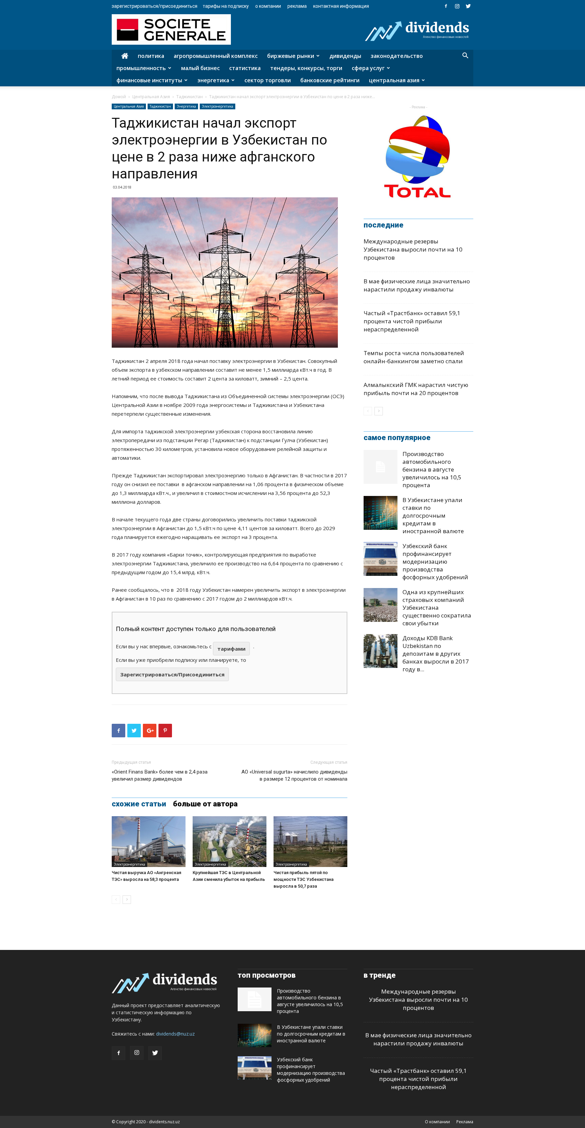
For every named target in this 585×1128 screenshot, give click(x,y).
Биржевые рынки (290, 56)
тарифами (231, 648)
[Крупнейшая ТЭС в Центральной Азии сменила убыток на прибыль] (229, 841)
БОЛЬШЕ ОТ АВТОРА (205, 804)
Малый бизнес (200, 68)
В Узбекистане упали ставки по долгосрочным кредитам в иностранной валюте (433, 515)
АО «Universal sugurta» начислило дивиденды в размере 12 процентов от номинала (294, 775)
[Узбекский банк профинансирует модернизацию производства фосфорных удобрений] (380, 559)
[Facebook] (446, 6)
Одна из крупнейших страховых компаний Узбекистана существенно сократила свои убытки (437, 607)
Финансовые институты (149, 80)
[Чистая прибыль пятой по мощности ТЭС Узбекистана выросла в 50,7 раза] (310, 841)
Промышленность (141, 68)
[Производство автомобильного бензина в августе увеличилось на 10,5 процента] (380, 467)
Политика (151, 56)
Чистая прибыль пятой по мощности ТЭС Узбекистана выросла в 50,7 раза (303, 879)
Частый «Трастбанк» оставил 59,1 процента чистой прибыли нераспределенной (412, 321)
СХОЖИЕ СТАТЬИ (139, 804)
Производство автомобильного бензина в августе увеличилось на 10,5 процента (432, 469)
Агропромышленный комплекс (216, 56)
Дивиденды (345, 56)
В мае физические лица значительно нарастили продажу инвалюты (417, 285)
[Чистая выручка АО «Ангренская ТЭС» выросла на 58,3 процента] (149, 841)
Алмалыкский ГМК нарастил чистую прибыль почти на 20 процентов (416, 389)
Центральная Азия (394, 80)
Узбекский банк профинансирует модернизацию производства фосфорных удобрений (435, 561)
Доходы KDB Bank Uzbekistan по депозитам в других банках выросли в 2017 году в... (436, 653)
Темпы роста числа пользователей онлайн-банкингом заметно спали (414, 357)
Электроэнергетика (217, 106)
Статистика (245, 68)
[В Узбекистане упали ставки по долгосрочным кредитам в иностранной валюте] (380, 513)
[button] (465, 56)
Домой (119, 97)
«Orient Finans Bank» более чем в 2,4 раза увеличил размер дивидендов (160, 775)
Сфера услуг (368, 68)
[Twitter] (468, 6)
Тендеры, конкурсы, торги (306, 68)
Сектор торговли (267, 80)
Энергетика (213, 80)
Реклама (297, 6)
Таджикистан (189, 97)
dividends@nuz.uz (175, 1034)
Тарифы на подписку (226, 6)
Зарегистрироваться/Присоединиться (154, 6)
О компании (268, 6)
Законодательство (397, 56)
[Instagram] (457, 6)
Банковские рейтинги (330, 80)
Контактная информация (341, 6)
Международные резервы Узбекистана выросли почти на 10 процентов (413, 249)
